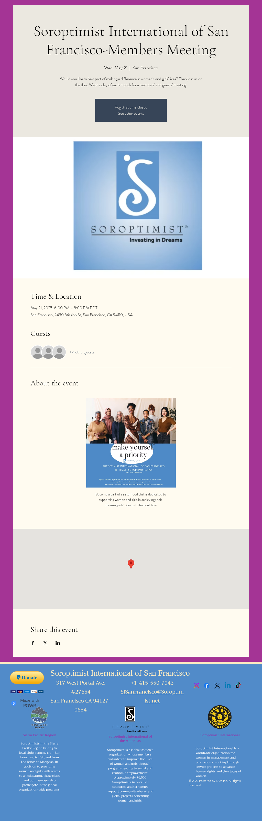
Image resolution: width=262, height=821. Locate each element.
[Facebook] (206, 685)
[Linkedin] (227, 685)
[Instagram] (196, 685)
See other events (131, 113)
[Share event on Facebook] (32, 643)
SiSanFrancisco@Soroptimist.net (152, 696)
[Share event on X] (45, 643)
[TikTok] (238, 685)
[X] (217, 685)
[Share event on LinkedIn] (58, 643)
